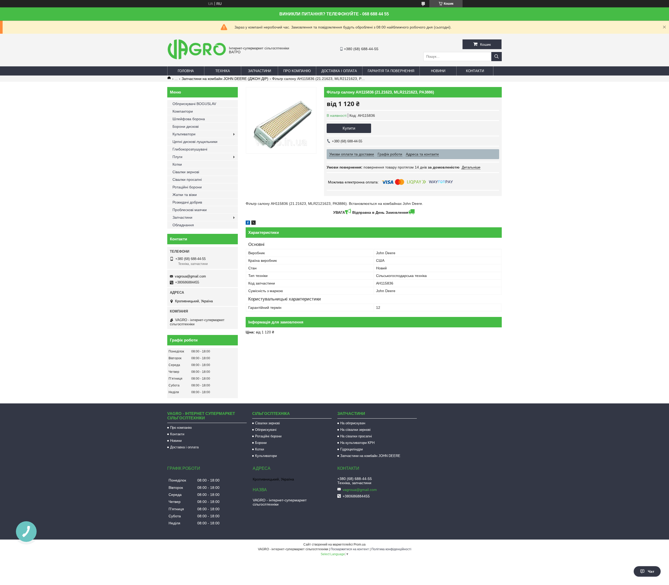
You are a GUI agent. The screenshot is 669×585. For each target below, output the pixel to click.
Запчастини (259, 71)
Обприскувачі (265, 430)
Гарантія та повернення (391, 71)
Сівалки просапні (187, 179)
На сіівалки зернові (355, 430)
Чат (651, 571)
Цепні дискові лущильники (194, 142)
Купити (349, 128)
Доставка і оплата (339, 71)
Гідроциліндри (351, 449)
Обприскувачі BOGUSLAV (194, 104)
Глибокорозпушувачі (189, 149)
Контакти (475, 71)
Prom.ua (360, 544)
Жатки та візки (184, 195)
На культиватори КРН (357, 443)
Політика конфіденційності (391, 549)
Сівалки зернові (185, 172)
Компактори (182, 111)
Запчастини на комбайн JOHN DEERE (370, 456)
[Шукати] (496, 56)
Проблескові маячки (189, 210)
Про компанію (297, 71)
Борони (261, 443)
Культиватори (183, 134)
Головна (186, 71)
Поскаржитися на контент (350, 549)
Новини (438, 71)
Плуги (177, 157)
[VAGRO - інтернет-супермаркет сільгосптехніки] (196, 60)
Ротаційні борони (187, 187)
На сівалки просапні (356, 436)
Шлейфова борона (188, 119)
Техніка (222, 71)
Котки (177, 164)
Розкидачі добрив (187, 202)
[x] (253, 223)
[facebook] (248, 223)
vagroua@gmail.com (190, 276)
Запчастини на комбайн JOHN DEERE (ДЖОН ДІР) (225, 79)
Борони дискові (185, 126)
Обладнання (183, 225)
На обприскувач (352, 423)
